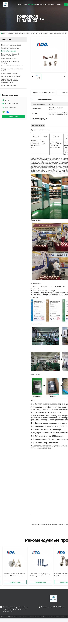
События (38, 4)
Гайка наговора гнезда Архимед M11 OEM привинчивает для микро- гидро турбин (39, 575)
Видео (44, 4)
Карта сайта (4, 616)
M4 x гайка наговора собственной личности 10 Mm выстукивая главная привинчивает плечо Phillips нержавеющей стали (15, 575)
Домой (20, 4)
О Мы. (25, 4)
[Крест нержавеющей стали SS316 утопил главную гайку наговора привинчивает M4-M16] (48, 54)
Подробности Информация (43, 92)
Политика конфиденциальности (18, 616)
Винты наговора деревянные (44, 524)
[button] (11, 564)
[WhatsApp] (3, 111)
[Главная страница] (5, 4)
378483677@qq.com (11, 103)
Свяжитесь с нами (54, 4)
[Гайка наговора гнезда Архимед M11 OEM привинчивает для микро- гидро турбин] (40, 559)
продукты (31, 4)
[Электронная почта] (7, 111)
